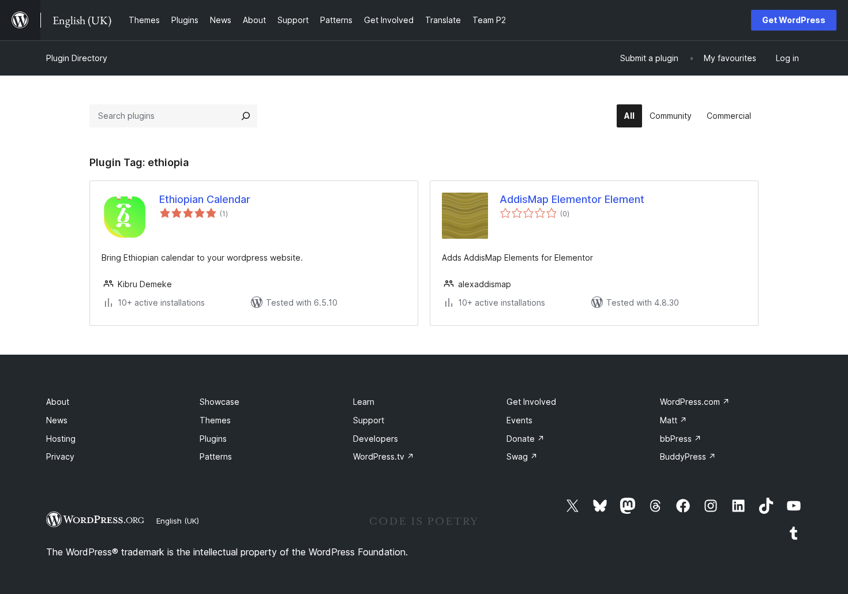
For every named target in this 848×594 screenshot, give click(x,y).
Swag (522, 456)
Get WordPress (794, 20)
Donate (525, 438)
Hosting (61, 438)
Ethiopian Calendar (204, 199)
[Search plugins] (245, 115)
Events (519, 420)
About (57, 402)
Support (368, 420)
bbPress (680, 438)
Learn (363, 402)
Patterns (216, 456)
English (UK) (177, 520)
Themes (215, 420)
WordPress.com (695, 402)
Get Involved (531, 402)
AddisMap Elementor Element (572, 199)
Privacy (60, 456)
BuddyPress (688, 456)
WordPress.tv (383, 456)
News (56, 420)
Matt (673, 420)
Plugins (213, 438)
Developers (375, 438)
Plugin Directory (76, 58)
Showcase (219, 402)
